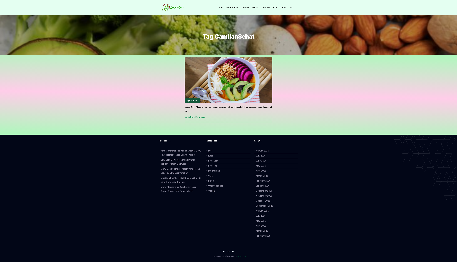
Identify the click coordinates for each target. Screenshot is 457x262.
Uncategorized (215, 186)
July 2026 (261, 155)
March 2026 (262, 176)
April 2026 (261, 171)
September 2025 (264, 206)
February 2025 (263, 236)
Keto (275, 7)
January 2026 (263, 186)
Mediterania (232, 7)
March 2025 (262, 231)
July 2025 (261, 216)
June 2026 (261, 160)
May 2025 (261, 221)
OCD (291, 7)
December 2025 (264, 191)
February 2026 (263, 181)
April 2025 (261, 226)
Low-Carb (265, 7)
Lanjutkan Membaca (195, 117)
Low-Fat (245, 7)
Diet (221, 7)
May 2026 (261, 165)
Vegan (255, 7)
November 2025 (264, 196)
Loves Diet (241, 256)
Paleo (283, 7)
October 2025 (263, 201)
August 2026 (262, 150)
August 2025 (262, 211)
